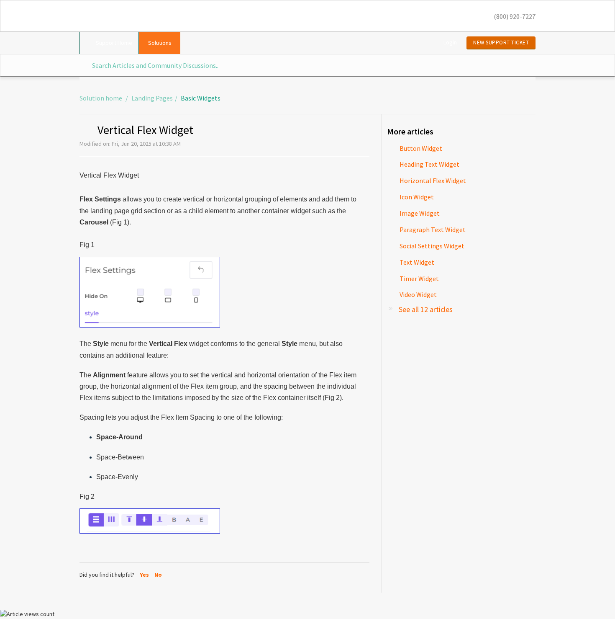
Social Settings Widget (432, 246)
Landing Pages (152, 98)
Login (450, 42)
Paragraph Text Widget (433, 229)
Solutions (160, 42)
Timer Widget (419, 278)
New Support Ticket (501, 42)
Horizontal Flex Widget (433, 180)
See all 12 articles (426, 309)
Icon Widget (417, 197)
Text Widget (417, 262)
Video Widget (418, 294)
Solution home (101, 98)
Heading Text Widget (429, 164)
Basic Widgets (200, 98)
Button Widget (421, 148)
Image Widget (420, 213)
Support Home (114, 42)
